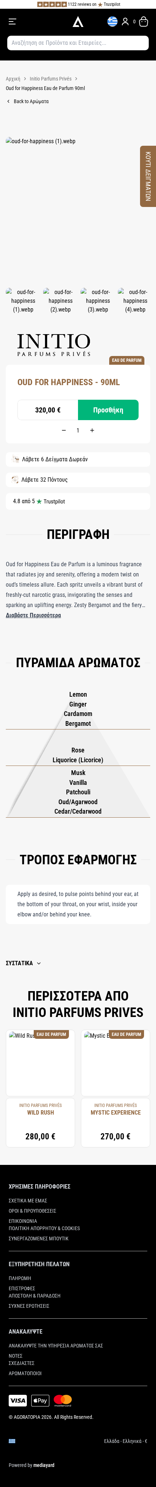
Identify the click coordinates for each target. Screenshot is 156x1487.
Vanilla (78, 782)
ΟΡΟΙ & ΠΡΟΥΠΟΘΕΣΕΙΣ (32, 1211)
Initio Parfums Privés (50, 79)
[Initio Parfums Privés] (54, 345)
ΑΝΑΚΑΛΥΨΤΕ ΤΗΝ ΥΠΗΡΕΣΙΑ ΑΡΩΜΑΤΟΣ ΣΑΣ (56, 1346)
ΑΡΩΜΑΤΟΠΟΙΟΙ (25, 1373)
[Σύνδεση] (125, 21)
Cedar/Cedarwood (78, 811)
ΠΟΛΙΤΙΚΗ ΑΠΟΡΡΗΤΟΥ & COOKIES (44, 1228)
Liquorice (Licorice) (78, 760)
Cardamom (78, 713)
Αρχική (13, 79)
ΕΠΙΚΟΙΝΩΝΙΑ (23, 1221)
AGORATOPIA (27, 1417)
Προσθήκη (108, 410)
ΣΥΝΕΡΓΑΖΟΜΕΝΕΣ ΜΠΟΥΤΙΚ (39, 1238)
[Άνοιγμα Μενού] (35, 21)
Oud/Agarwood (78, 802)
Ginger (78, 704)
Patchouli (78, 792)
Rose (78, 750)
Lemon (78, 694)
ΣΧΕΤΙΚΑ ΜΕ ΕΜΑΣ (28, 1201)
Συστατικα (19, 963)
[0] (144, 21)
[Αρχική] (78, 21)
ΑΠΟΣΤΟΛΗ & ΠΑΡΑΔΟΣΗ (35, 1296)
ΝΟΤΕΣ (15, 1356)
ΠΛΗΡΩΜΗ (20, 1278)
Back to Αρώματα (31, 101)
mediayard (43, 1465)
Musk (78, 772)
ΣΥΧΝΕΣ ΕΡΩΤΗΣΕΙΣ (29, 1306)
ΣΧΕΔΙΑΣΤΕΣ (21, 1363)
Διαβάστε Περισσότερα (33, 615)
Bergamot (78, 723)
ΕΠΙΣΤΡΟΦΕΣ (22, 1288)
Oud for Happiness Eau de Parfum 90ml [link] (45, 88)
